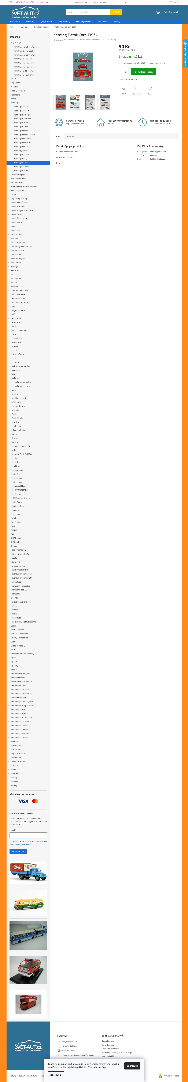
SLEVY (13, 78)
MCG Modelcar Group (20, 498)
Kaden (14, 434)
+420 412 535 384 (69, 1046)
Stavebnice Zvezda (19, 737)
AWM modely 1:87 (18, 258)
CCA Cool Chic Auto (19, 302)
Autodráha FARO (18, 250)
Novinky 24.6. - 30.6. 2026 (25, 62)
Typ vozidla (16, 82)
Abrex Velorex (17, 222)
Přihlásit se (18, 851)
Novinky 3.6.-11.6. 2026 (24, 70)
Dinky (13, 326)
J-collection (16, 426)
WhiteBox (15, 773)
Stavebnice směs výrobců (22, 701)
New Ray (15, 518)
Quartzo (14, 597)
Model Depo (16, 502)
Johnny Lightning (18, 430)
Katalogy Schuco (21, 154)
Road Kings (16, 617)
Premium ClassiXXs (19, 589)
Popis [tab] (58, 136)
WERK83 (14, 781)
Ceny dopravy (100, 2)
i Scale (14, 414)
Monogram (16, 510)
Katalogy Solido (21, 170)
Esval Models (17, 342)
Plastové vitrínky (18, 178)
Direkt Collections (19, 330)
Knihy (13, 98)
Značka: (109, 39)
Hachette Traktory (22, 386)
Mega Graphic (17, 470)
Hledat (116, 12)
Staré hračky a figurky (20, 673)
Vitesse (14, 765)
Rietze (14, 613)
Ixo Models (16, 410)
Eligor (13, 334)
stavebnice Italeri (18, 697)
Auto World (16, 262)
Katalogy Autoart (21, 110)
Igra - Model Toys (18, 406)
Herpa (13, 390)
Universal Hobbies (19, 761)
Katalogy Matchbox (22, 138)
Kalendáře (15, 94)
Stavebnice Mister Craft (21, 717)
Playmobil (15, 562)
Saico (13, 625)
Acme (13, 226)
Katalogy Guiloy (21, 122)
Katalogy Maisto (21, 130)
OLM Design (16, 538)
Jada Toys (15, 422)
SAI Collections (17, 629)
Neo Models (16, 522)
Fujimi (13, 358)
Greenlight (15, 370)
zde (105, 1067)
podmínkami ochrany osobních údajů (28, 843)
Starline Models (18, 677)
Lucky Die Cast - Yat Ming (22, 454)
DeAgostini (16, 318)
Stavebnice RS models (21, 733)
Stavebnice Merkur (19, 713)
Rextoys (14, 609)
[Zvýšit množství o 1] (129, 70)
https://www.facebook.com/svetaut (77, 1055)
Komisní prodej (17, 190)
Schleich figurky (18, 645)
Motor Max (15, 514)
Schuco (14, 641)
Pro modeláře (17, 182)
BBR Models (16, 270)
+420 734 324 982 (69, 1050)
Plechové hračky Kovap (21, 573)
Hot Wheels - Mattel (19, 398)
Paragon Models (18, 566)
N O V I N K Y (16, 42)
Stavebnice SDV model (21, 721)
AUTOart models (18, 242)
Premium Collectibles (20, 586)
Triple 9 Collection (19, 753)
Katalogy (15, 102)
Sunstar (14, 741)
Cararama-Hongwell (19, 290)
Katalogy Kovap (21, 126)
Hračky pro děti (18, 90)
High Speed (16, 394)
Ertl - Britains (16, 338)
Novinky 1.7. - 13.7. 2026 (24, 58)
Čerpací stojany (18, 174)
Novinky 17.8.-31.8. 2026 (24, 46)
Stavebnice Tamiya (19, 729)
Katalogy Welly (20, 158)
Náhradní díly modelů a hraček (24, 186)
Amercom (15, 230)
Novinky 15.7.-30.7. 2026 (24, 54)
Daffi (13, 314)
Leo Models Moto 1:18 (20, 446)
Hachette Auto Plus (22, 382)
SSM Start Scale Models (21, 681)
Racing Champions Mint (21, 601)
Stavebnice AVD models (21, 693)
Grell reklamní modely (20, 366)
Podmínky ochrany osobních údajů (117, 1052)
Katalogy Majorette (22, 142)
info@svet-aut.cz (69, 1041)
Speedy (14, 665)
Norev (13, 526)
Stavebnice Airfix (18, 685)
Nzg (12, 534)
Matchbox (15, 466)
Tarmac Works (17, 749)
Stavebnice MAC (18, 709)
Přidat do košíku (145, 71)
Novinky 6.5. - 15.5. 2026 (24, 74)
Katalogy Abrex (20, 106)
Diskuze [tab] (70, 136)
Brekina (14, 286)
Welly (13, 769)
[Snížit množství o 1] (129, 73)
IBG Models (16, 402)
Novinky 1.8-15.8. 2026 (23, 50)
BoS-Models (16, 278)
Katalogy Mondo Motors (24, 134)
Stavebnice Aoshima (20, 689)
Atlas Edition (16, 234)
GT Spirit (15, 362)
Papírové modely (18, 549)
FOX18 (14, 350)
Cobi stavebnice (18, 294)
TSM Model (16, 757)
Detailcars (15, 322)
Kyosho (14, 442)
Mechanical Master (19, 486)
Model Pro (15, 474)
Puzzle (14, 557)
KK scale (15, 438)
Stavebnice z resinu (20, 725)
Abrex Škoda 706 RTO (20, 218)
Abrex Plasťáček (18, 206)
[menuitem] (15, 21)
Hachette (15, 378)
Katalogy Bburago (22, 114)
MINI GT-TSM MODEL (19, 490)
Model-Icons (16, 482)
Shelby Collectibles (19, 637)
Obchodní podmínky (110, 1048)
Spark (13, 657)
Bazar (13, 194)
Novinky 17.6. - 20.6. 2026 (25, 66)
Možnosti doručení (157, 63)
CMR (13, 306)
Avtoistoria (16, 254)
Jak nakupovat (81, 2)
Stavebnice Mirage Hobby (22, 705)
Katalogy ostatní (21, 162)
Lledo (13, 450)
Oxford (14, 546)
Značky (14, 785)
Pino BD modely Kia (19, 569)
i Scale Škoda (17, 418)
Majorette (15, 462)
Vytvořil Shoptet (171, 1075)
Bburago (15, 266)
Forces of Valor (18, 354)
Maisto (14, 458)
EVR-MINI (14, 346)
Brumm (14, 282)
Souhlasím (132, 1066)
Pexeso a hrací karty (20, 553)
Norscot (14, 529)
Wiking (14, 777)
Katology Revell (21, 150)
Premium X (15, 593)
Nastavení (55, 1074)
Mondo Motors (17, 506)
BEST (13, 274)
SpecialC (15, 661)
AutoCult (15, 238)
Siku (13, 649)
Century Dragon (18, 298)
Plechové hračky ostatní (21, 577)
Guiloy (13, 374)
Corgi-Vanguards (18, 310)
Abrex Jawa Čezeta (19, 202)
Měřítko (14, 86)
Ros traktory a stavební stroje (24, 621)
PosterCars (16, 581)
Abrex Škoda (16, 214)
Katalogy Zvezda (21, 166)
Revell (13, 605)
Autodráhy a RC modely (21, 246)
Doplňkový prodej (19, 198)
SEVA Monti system (19, 633)
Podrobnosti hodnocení (89, 39)
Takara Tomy (17, 745)
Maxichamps (16, 478)
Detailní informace (127, 79)
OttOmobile (16, 542)
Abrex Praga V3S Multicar (22, 210)
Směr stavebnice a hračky (22, 653)
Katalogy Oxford (21, 146)
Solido (14, 669)
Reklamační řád (108, 1056)
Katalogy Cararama (22, 118)
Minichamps (16, 494)
